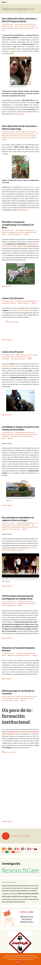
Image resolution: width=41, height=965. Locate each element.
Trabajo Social (13, 603)
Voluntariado (5, 359)
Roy (28, 303)
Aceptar (18, 962)
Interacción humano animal (21, 232)
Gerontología (5, 357)
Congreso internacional (9, 894)
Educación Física (27, 26)
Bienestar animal (13, 655)
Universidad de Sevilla (10, 885)
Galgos (21, 655)
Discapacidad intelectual (9, 303)
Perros (35, 26)
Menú (4, 2)
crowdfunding (13, 234)
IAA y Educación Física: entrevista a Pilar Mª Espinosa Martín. (19, 20)
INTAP (31, 9)
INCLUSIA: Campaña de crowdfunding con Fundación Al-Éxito (18, 225)
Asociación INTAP (22, 899)
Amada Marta (23, 303)
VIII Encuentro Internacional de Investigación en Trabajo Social (17, 597)
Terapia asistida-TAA (13, 896)
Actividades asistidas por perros (26, 24)
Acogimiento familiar (22, 301)
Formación (31, 698)
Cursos (20, 696)
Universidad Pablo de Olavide (10, 700)
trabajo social (11, 605)
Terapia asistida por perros (27, 28)
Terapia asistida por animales (10, 28)
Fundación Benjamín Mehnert (21, 310)
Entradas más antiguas (17, 836)
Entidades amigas (33, 355)
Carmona (24, 698)
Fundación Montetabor (14, 527)
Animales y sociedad (8, 232)
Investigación (26, 896)
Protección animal (15, 357)
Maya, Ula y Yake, (15, 382)
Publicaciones (23, 886)
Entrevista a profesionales (19, 135)
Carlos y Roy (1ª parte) (12, 352)
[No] (39, 959)
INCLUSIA (20, 234)
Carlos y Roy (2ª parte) (13, 298)
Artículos (5, 891)
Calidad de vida (16, 436)
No (25, 962)
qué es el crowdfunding (27, 246)
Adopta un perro (33, 301)
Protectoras (27, 655)
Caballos (4, 26)
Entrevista (10, 26)
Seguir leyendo (20, 114)
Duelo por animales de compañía (27, 888)
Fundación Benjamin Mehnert (12, 366)
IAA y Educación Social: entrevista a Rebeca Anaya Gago (19, 127)
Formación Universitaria (29, 696)
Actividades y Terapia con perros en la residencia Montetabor (20, 428)
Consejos (19, 26)
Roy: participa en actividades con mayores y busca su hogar (18, 519)
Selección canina (26, 357)
